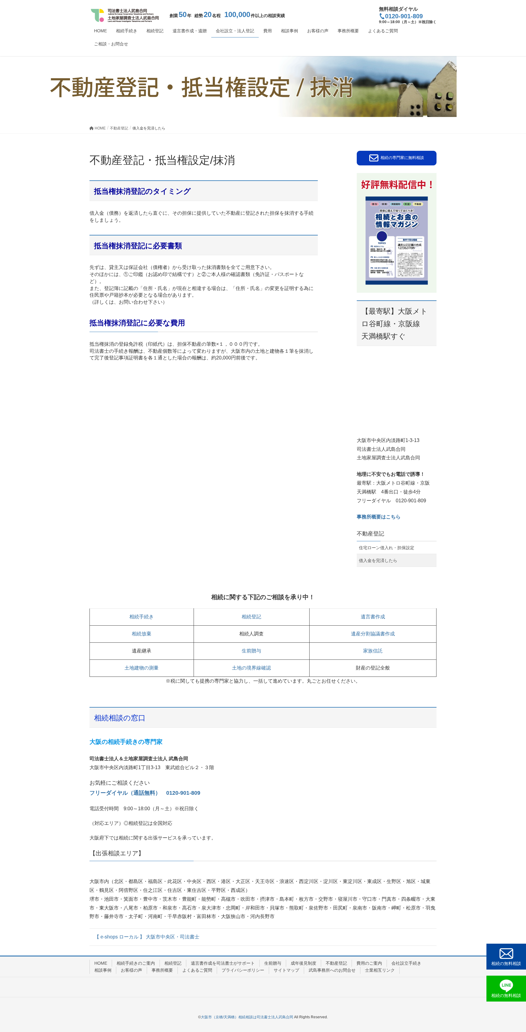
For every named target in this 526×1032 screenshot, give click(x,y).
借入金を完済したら (378, 560)
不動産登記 (370, 534)
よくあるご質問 (197, 970)
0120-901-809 (404, 16)
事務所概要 (162, 970)
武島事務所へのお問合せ (332, 970)
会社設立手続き (406, 963)
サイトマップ (286, 970)
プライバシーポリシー (243, 970)
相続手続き (141, 616)
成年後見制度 (303, 963)
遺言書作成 (373, 616)
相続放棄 (141, 633)
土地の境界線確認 (251, 667)
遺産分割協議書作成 (373, 633)
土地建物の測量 (141, 667)
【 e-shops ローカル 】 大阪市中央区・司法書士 (146, 936)
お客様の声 (131, 970)
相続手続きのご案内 (136, 963)
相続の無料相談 (506, 963)
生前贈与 (251, 650)
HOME (100, 963)
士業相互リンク (380, 970)
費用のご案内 (369, 963)
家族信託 (373, 650)
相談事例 (102, 970)
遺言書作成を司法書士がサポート (223, 963)
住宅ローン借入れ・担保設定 (386, 547)
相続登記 (251, 616)
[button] (397, 158)
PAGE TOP (508, 995)
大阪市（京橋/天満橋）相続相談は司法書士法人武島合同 (247, 1017)
